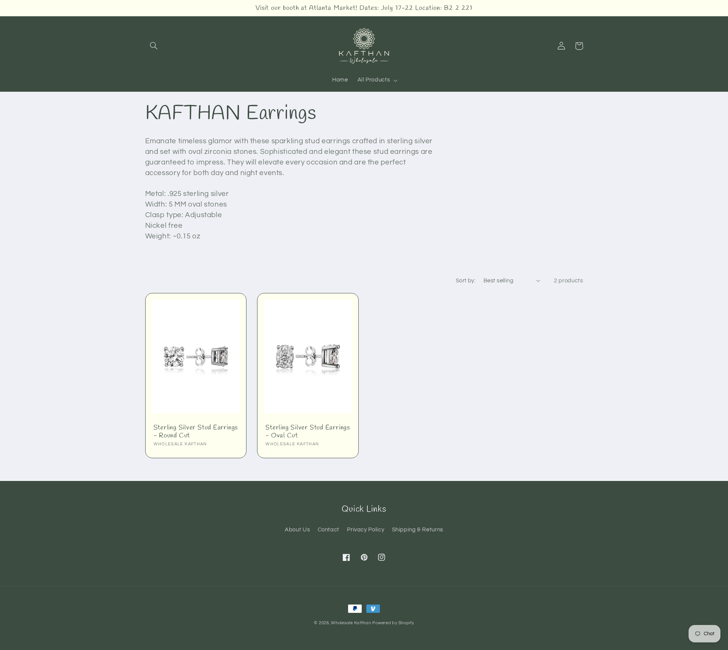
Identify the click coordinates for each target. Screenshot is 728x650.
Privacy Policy (365, 530)
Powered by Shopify (393, 623)
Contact (328, 530)
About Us (297, 530)
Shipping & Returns (417, 530)
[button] (154, 46)
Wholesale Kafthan (351, 623)
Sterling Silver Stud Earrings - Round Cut (196, 432)
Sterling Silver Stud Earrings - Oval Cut (307, 432)
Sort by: (465, 280)
